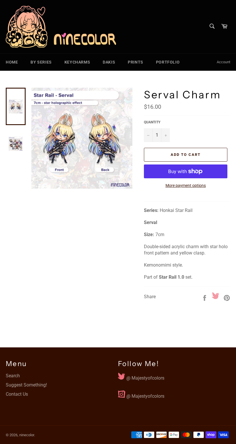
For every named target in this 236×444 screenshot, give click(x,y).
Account (223, 62)
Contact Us (17, 394)
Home (12, 62)
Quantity (152, 122)
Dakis (109, 62)
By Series (41, 62)
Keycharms (77, 62)
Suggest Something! (26, 385)
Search (13, 375)
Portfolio (168, 62)
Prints (135, 62)
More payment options (185, 185)
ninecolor (26, 435)
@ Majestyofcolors (144, 377)
